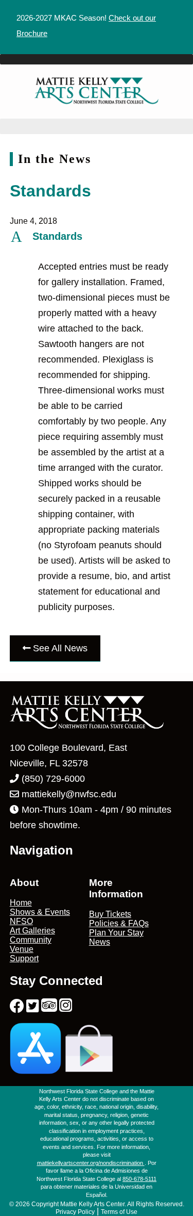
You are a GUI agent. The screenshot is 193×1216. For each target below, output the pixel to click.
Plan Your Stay (116, 932)
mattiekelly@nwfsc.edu (69, 794)
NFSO (21, 921)
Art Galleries (32, 930)
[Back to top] (163, 1186)
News (99, 942)
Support (24, 958)
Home (21, 902)
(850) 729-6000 (52, 779)
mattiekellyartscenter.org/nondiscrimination (91, 1163)
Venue (21, 949)
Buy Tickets (110, 914)
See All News (58, 648)
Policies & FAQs (119, 923)
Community (30, 939)
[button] (97, 236)
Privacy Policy (75, 1211)
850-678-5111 (139, 1179)
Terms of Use (119, 1211)
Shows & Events (40, 912)
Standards (50, 191)
